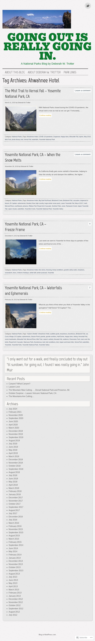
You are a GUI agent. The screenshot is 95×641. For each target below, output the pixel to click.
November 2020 (16, 415)
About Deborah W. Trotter (44, 72)
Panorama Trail (75, 339)
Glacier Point (35, 336)
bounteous (71, 334)
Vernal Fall (27, 139)
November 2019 (16, 434)
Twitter (88, 5)
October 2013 (15, 567)
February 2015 (15, 542)
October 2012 (15, 605)
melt (85, 203)
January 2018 (15, 494)
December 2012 (16, 599)
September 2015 (16, 532)
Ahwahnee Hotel (32, 137)
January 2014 (15, 558)
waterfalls (35, 139)
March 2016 (14, 523)
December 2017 (16, 498)
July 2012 (13, 615)
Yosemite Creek (30, 209)
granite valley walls (70, 270)
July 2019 (13, 444)
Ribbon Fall (33, 206)
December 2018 (16, 459)
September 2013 (16, 571)
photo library (16, 139)
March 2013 (14, 590)
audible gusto (54, 334)
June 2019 (13, 447)
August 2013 (14, 574)
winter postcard (42, 273)
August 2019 (14, 441)
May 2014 (13, 551)
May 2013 (13, 583)
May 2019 (13, 450)
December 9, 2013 (11, 236)
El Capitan (13, 203)
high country (40, 203)
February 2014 (15, 555)
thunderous (38, 342)
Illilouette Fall (73, 137)
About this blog (15, 72)
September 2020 (16, 418)
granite (42, 336)
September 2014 (16, 545)
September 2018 (16, 469)
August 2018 (14, 472)
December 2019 (16, 431)
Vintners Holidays (23, 273)
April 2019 (13, 453)
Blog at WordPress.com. (47, 635)
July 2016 (13, 520)
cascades (76, 200)
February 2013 (15, 593)
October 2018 (15, 466)
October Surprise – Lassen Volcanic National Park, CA (32, 393)
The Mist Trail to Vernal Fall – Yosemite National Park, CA (33, 93)
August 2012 (14, 612)
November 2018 (16, 463)
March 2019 (14, 456)
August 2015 (14, 536)
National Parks (17, 137)
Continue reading (45, 115)
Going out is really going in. (48, 47)
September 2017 (16, 507)
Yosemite (51, 273)
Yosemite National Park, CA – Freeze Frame (25, 226)
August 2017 (14, 510)
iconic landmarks (10, 339)
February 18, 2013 (11, 299)
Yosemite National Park (47, 139)
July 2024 (13, 409)
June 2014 (13, 548)
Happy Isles (65, 137)
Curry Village (9, 336)
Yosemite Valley (58, 209)
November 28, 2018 (11, 166)
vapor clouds (12, 209)
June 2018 (13, 479)
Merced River (9, 206)
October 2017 (15, 504)
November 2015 (16, 529)
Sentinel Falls (56, 206)
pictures (25, 206)
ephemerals (22, 203)
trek (57, 342)
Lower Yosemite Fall (67, 203)
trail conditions (51, 342)
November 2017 (16, 501)
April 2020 (13, 425)
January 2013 (15, 596)
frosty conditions (57, 270)
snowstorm (8, 273)
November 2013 (16, 564)
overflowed (18, 206)
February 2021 (15, 412)
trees (14, 273)
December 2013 (16, 561)
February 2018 (15, 491)
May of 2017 (79, 203)
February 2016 (15, 526)
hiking (76, 336)
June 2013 (13, 580)
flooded (29, 203)
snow (63, 206)
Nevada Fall (58, 339)
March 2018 (14, 488)
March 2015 (14, 539)
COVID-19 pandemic (46, 137)
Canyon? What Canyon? (19, 384)
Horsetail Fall (82, 336)
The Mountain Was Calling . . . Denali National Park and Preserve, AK (39, 390)
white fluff (33, 273)
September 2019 (16, 437)
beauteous (63, 334)
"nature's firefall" (32, 334)
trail (22, 139)
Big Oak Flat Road (45, 200)
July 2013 (13, 577)
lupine (81, 137)
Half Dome (60, 336)
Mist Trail (8, 139)
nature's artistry (48, 339)
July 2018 (13, 475)
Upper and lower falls (66, 342)
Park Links (70, 72)
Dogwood (56, 137)
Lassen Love (14, 387)
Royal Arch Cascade (44, 206)
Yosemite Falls (17, 345)
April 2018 (13, 485)
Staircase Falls (28, 342)
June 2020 (13, 421)
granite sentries (51, 336)
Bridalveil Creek (57, 200)
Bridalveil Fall (67, 200)
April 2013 (13, 586)
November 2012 (16, 602)
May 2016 (87, 137)
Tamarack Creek (71, 206)
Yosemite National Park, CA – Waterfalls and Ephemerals (33, 290)
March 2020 (14, 428)
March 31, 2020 (10, 102)
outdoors (66, 339)
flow (33, 203)
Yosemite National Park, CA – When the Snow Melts (32, 157)
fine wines (42, 270)
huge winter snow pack (52, 203)
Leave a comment (82, 90)
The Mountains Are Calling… (21, 396)
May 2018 (13, 482)
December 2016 (16, 517)
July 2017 (13, 513)
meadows (81, 270)
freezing (49, 270)
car (87, 334)
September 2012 (16, 609)
